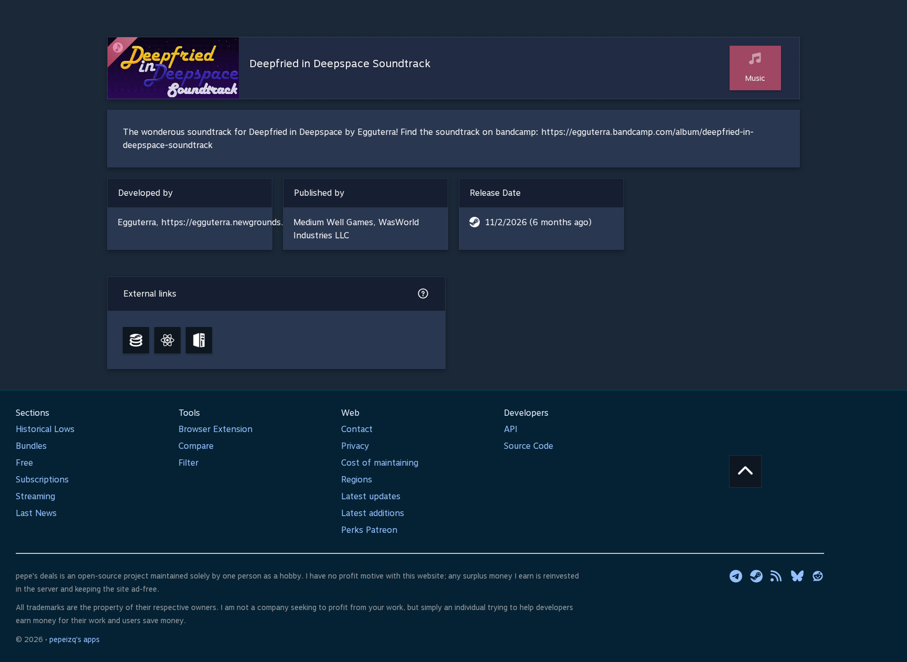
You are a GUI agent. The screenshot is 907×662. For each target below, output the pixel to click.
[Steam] (756, 576)
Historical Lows (45, 429)
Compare (196, 446)
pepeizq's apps (74, 639)
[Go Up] (745, 471)
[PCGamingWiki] (199, 340)
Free (24, 463)
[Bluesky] (797, 576)
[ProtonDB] (167, 340)
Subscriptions (42, 480)
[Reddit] (817, 576)
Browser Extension (215, 429)
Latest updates (370, 496)
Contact (357, 429)
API (511, 429)
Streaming (35, 496)
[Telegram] (736, 576)
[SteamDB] (136, 340)
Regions (356, 480)
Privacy (355, 446)
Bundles (31, 446)
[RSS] (777, 576)
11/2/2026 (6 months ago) (538, 222)
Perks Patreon (369, 530)
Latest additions (372, 513)
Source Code (528, 446)
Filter (188, 463)
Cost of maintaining (379, 463)
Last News (36, 513)
